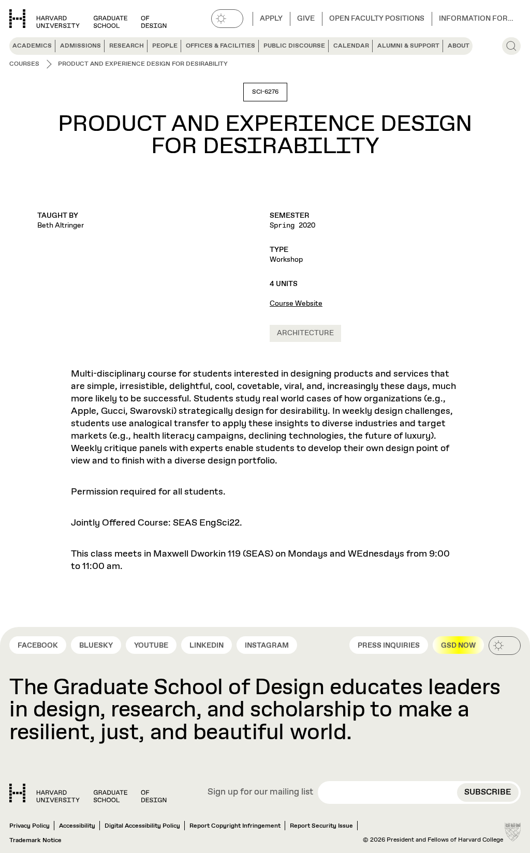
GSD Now (458, 645)
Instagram (267, 645)
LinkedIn (206, 645)
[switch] (227, 18)
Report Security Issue (321, 826)
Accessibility (77, 826)
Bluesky (96, 645)
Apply (271, 18)
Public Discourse (294, 46)
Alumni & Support (408, 46)
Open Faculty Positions (376, 18)
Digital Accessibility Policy (142, 826)
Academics (32, 46)
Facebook (38, 645)
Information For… (476, 18)
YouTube (151, 645)
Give (306, 18)
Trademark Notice (35, 840)
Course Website (296, 303)
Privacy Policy (29, 826)
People (165, 46)
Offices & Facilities (220, 46)
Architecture (305, 333)
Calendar (351, 46)
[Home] (88, 793)
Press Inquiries (389, 645)
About (458, 46)
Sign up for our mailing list (260, 792)
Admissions (80, 46)
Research (126, 46)
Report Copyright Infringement (235, 826)
